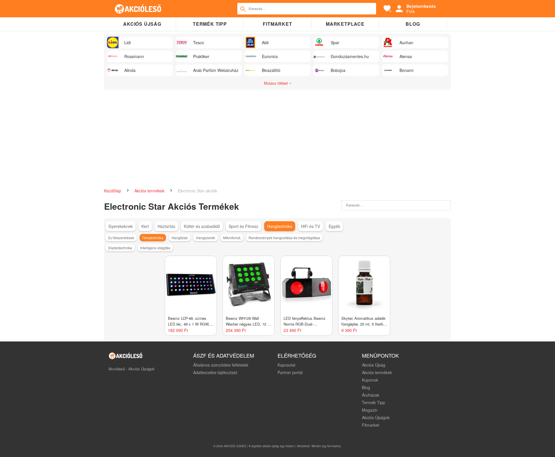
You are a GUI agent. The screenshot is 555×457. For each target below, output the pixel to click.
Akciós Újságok (376, 417)
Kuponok (370, 380)
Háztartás (166, 226)
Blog (413, 24)
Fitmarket (277, 24)
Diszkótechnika (120, 247)
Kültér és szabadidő (202, 226)
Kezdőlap (113, 191)
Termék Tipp (373, 402)
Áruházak (370, 395)
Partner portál (290, 372)
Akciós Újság (373, 365)
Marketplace (345, 24)
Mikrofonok (231, 237)
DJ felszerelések (121, 237)
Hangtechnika (279, 226)
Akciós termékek (150, 191)
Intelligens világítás (155, 247)
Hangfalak (179, 237)
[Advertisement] (277, 135)
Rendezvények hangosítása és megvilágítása (284, 237)
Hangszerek (205, 237)
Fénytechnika (152, 237)
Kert (145, 226)
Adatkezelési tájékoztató (215, 372)
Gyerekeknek (120, 226)
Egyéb (334, 226)
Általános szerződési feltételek (220, 365)
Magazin (370, 410)
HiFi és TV (310, 226)
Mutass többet (276, 83)
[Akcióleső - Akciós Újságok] (138, 8)
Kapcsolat (286, 365)
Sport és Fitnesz (243, 226)
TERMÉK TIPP (210, 24)
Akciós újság (142, 24)
